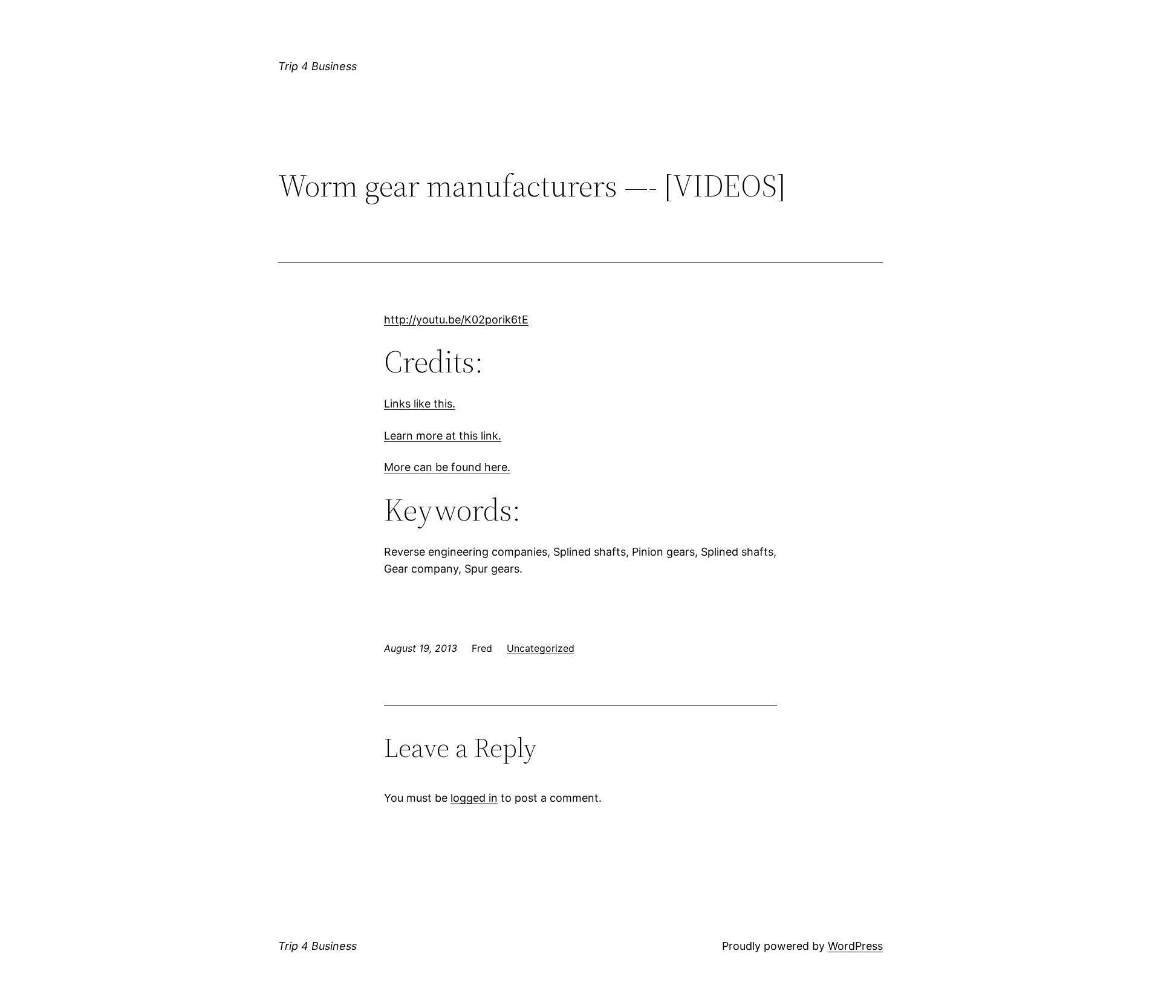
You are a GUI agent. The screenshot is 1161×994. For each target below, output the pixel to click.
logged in (474, 797)
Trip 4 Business (317, 66)
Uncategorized (540, 648)
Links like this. (419, 403)
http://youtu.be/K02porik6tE (456, 319)
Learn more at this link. (442, 435)
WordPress (855, 946)
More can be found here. (447, 467)
